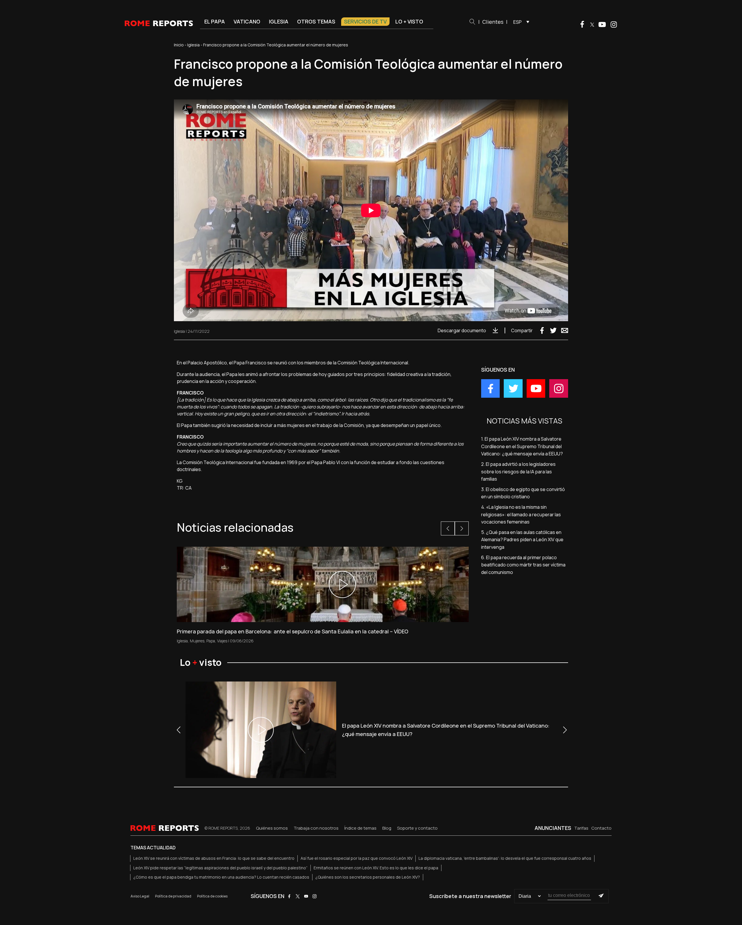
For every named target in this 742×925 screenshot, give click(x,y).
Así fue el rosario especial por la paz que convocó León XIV (356, 858)
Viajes (222, 641)
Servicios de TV (365, 21)
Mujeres (197, 641)
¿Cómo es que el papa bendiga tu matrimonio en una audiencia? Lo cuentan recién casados (221, 877)
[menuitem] (519, 22)
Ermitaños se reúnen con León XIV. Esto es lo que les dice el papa (376, 868)
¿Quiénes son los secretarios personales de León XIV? (367, 877)
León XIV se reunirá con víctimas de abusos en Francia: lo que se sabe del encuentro (213, 858)
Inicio (179, 45)
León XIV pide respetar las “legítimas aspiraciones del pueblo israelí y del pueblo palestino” (220, 868)
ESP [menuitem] (517, 22)
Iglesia (278, 21)
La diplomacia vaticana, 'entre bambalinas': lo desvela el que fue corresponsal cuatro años (505, 858)
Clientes (492, 21)
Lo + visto (409, 21)
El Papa (214, 21)
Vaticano (247, 21)
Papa (210, 641)
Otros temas (316, 21)
